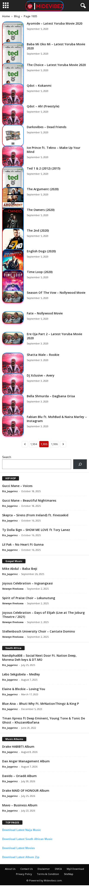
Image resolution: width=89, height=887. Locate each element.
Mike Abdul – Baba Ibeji (19, 569)
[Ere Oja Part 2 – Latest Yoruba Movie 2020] (13, 338)
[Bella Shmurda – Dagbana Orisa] (13, 405)
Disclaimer (44, 868)
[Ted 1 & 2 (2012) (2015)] (13, 183)
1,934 (33, 444)
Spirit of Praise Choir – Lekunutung (28, 598)
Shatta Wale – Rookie (43, 355)
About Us (10, 868)
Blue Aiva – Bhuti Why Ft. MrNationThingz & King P (40, 704)
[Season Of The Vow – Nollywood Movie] (13, 296)
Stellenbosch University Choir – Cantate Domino (38, 631)
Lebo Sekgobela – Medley (21, 674)
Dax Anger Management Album (26, 761)
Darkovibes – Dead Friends (46, 127)
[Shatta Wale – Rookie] (13, 363)
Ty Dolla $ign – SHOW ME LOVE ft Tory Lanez (36, 530)
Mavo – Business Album (19, 805)
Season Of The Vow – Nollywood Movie (56, 292)
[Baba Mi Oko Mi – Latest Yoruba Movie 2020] (13, 59)
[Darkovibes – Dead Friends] (13, 135)
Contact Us (26, 868)
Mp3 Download (75, 868)
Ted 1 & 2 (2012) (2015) (43, 168)
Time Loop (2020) (39, 272)
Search (6, 457)
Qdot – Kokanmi (39, 85)
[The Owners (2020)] (13, 224)
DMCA (58, 868)
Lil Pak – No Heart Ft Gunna (23, 544)
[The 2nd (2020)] (13, 244)
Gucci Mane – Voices (17, 486)
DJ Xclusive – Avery (40, 375)
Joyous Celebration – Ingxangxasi (27, 583)
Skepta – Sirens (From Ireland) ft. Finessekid (35, 515)
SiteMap (68, 874)
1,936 (54, 444)
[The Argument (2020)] (13, 203)
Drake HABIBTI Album (18, 746)
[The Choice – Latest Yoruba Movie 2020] (13, 79)
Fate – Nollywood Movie (45, 313)
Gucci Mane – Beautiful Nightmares (29, 500)
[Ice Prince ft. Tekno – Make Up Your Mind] (13, 156)
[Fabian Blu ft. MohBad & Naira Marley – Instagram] (13, 425)
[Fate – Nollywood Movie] (13, 317)
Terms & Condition (48, 874)
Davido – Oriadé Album (19, 776)
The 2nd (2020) (38, 230)
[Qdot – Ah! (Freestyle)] (13, 115)
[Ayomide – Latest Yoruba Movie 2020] (13, 38)
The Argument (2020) (43, 189)
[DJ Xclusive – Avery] (13, 384)
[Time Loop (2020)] (13, 286)
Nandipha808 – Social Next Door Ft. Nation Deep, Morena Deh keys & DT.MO (39, 657)
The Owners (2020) (40, 210)
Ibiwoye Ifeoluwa (13, 588)
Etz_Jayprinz (10, 491)
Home (6, 16)
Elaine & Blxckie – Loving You (23, 689)
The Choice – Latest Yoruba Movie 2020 (56, 65)
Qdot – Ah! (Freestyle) (43, 106)
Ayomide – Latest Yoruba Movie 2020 (54, 23)
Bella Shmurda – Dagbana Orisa (51, 396)
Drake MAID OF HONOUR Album (25, 790)
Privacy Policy (24, 874)
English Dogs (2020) (41, 251)
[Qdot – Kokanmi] (13, 94)
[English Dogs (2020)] (13, 265)
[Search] (80, 464)
